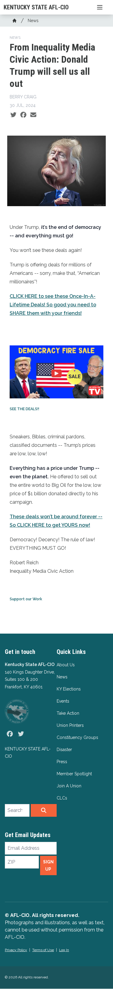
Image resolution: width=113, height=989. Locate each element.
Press (62, 761)
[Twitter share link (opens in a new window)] (13, 115)
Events (63, 701)
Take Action (68, 713)
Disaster (64, 749)
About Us (66, 664)
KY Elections (69, 689)
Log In (64, 950)
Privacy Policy (16, 950)
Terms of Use (43, 950)
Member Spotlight (74, 773)
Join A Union (69, 785)
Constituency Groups (77, 737)
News (33, 20)
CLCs (62, 798)
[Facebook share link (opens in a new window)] (23, 115)
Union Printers (70, 725)
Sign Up (48, 865)
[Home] (14, 20)
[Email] (33, 115)
